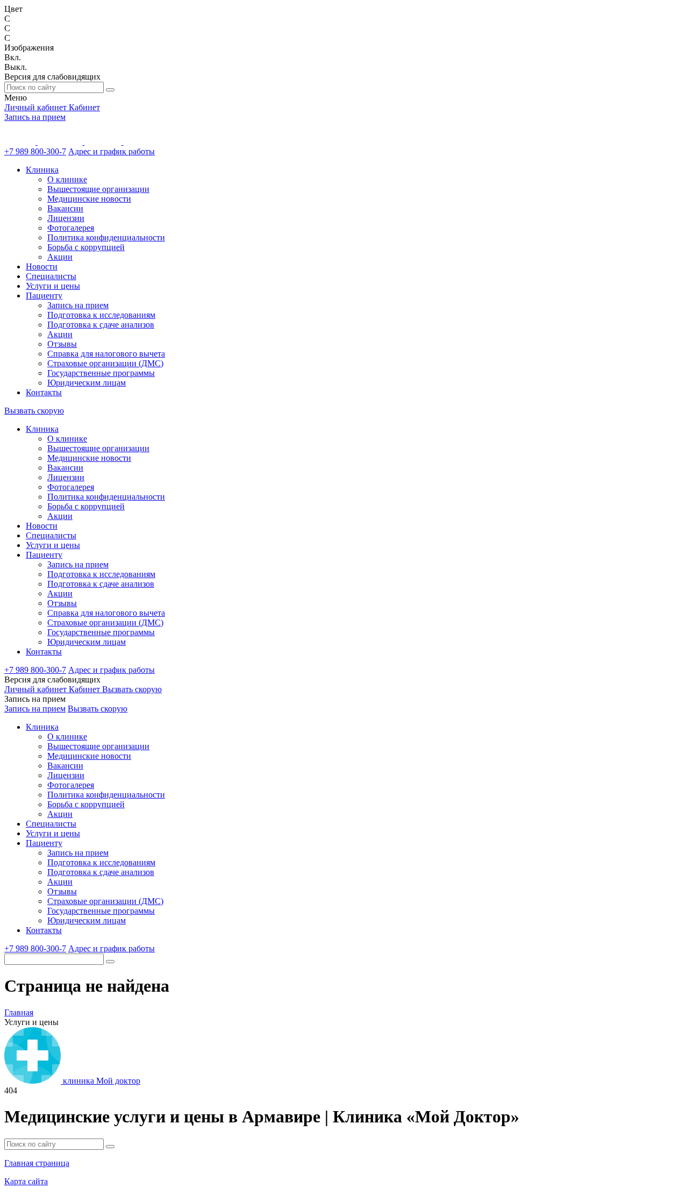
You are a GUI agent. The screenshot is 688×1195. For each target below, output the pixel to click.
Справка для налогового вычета (106, 353)
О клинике (67, 179)
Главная (18, 1012)
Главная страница (36, 1163)
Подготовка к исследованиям (101, 314)
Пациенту (44, 295)
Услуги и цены (53, 285)
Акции (60, 256)
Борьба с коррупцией (86, 247)
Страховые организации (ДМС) (105, 363)
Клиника (42, 169)
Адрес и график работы (111, 151)
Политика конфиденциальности (106, 237)
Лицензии (65, 218)
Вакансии (65, 208)
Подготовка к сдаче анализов (100, 324)
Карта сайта (26, 1181)
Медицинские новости (89, 198)
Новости (42, 266)
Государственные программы (101, 373)
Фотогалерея (70, 227)
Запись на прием (35, 117)
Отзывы (62, 343)
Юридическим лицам (86, 382)
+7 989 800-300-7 (35, 151)
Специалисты (51, 276)
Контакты (44, 392)
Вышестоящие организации (98, 189)
